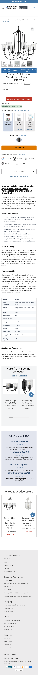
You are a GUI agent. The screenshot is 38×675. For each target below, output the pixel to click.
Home (3, 20)
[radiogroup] (19, 139)
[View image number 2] (10, 64)
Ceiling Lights (21, 20)
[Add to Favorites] (32, 29)
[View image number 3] (17, 64)
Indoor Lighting (11, 20)
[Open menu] (3, 8)
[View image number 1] (4, 64)
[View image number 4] (23, 64)
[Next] (31, 394)
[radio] (19, 139)
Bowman (27, 84)
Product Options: (7, 110)
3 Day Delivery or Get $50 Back (12, 106)
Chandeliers (30, 20)
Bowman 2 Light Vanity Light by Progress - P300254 (10, 403)
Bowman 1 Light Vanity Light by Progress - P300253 (27, 403)
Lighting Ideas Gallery (20, 354)
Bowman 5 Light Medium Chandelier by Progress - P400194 (10, 523)
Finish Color (14, 135)
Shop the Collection (19, 376)
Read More (19, 444)
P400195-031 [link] (5, 22)
